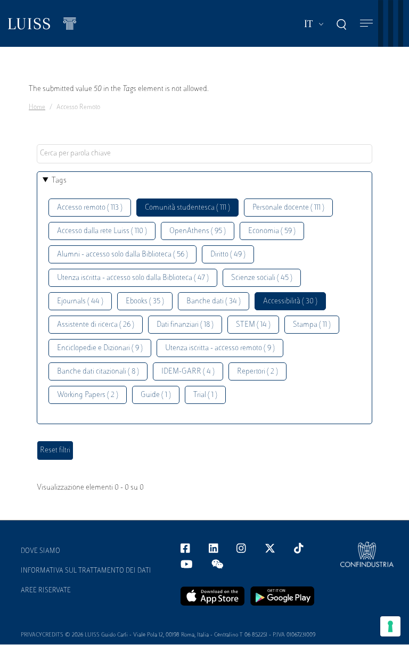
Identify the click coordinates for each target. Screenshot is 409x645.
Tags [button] (59, 181)
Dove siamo (40, 551)
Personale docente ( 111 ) (288, 208)
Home (37, 107)
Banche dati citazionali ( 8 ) (98, 372)
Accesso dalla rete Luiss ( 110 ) (102, 231)
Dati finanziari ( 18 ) (185, 325)
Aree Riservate (46, 591)
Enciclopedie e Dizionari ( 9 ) (100, 348)
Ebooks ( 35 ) (145, 301)
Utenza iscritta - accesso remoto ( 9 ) (220, 348)
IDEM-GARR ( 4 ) (188, 372)
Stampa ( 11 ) (312, 325)
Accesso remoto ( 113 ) (89, 208)
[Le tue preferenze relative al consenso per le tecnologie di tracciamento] (390, 626)
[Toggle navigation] (366, 24)
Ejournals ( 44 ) (80, 301)
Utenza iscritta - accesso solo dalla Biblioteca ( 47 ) (133, 278)
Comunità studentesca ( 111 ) (187, 208)
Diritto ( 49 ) (228, 255)
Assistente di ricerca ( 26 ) (95, 325)
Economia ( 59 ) (272, 231)
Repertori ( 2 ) (257, 372)
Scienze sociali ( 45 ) (261, 278)
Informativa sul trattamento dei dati (86, 571)
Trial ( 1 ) (205, 395)
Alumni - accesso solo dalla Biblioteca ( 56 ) (122, 255)
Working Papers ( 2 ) (87, 395)
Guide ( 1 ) (156, 395)
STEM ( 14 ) (253, 325)
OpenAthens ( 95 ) (197, 231)
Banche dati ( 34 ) (213, 301)
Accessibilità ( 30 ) (290, 301)
